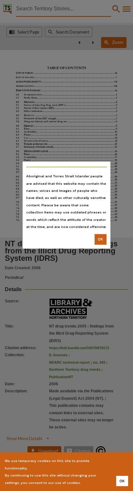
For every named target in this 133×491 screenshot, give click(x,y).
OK (100, 239)
